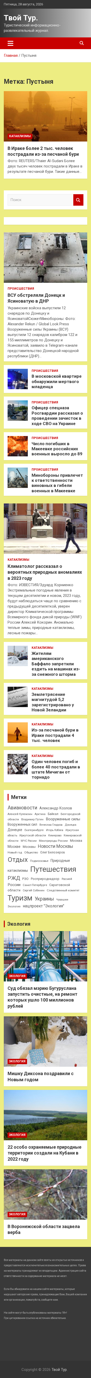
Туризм (20, 898)
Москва (76, 840)
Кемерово (54, 835)
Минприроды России (53, 840)
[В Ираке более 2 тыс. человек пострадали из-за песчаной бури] (45, 116)
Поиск (78, 200)
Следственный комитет (63, 890)
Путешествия (53, 869)
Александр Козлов (55, 808)
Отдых (18, 859)
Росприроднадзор (45, 879)
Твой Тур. (21, 17)
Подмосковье (39, 861)
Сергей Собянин (33, 890)
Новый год (15, 852)
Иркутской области (32, 835)
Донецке (15, 830)
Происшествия (21, 288)
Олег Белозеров (52, 852)
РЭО (25, 879)
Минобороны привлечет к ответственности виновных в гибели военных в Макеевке (57, 483)
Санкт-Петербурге (35, 885)
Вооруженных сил (22, 824)
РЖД (14, 878)
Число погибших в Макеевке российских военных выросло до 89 (57, 449)
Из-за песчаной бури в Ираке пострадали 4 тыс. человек (55, 735)
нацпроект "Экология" (43, 906)
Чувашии (62, 899)
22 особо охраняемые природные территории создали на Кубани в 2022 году (44, 1153)
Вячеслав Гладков (50, 824)
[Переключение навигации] (10, 43)
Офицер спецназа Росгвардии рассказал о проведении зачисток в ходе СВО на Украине (57, 415)
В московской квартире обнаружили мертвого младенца (57, 381)
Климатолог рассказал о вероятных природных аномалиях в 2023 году (45, 572)
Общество (31, 852)
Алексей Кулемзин (20, 814)
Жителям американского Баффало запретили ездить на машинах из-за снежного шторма (56, 664)
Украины (44, 899)
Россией (67, 879)
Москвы (29, 847)
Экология (14, 906)
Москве (14, 847)
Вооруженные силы (63, 819)
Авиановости (22, 808)
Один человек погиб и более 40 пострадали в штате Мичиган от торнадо (56, 769)
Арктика (40, 814)
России (14, 884)
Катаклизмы (20, 136)
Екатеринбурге (34, 830)
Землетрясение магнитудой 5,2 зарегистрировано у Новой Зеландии (53, 702)
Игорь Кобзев (54, 830)
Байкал (53, 814)
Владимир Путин (32, 819)
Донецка (70, 824)
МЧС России (29, 840)
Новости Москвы (55, 846)
